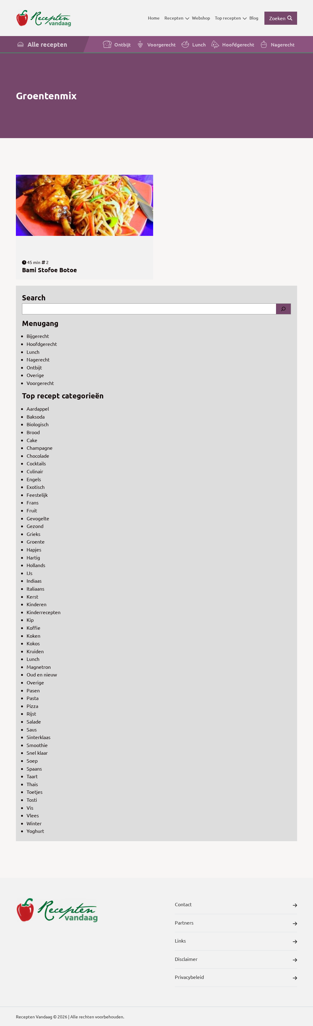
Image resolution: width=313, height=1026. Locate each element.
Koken (33, 635)
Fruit (32, 510)
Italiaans (35, 588)
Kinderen (36, 604)
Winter (34, 823)
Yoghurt (35, 831)
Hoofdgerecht (238, 44)
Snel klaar (37, 752)
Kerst (32, 596)
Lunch (199, 44)
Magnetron (39, 667)
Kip (30, 620)
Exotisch (36, 487)
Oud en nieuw (42, 674)
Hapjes (34, 549)
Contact (183, 904)
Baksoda (36, 416)
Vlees (33, 815)
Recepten (173, 18)
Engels (34, 479)
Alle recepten (47, 44)
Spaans (34, 768)
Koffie (33, 628)
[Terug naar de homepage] (43, 18)
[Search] (283, 309)
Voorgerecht (161, 44)
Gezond (35, 526)
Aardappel (38, 408)
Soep (32, 760)
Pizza (32, 706)
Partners (184, 922)
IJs (29, 573)
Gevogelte (38, 518)
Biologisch (38, 424)
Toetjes (34, 792)
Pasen (33, 690)
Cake (32, 440)
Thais (32, 784)
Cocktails (36, 463)
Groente (36, 541)
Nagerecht (283, 44)
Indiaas (34, 580)
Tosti (32, 800)
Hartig (33, 557)
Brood (33, 432)
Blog (253, 18)
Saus (32, 729)
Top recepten (228, 18)
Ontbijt (122, 44)
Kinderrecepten (44, 612)
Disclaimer (186, 959)
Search (34, 297)
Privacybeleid (189, 977)
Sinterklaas (38, 737)
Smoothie (37, 745)
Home (154, 18)
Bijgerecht (38, 336)
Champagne (40, 448)
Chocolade (38, 456)
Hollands (36, 565)
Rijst (31, 713)
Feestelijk (37, 495)
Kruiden (35, 651)
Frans (33, 502)
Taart (32, 776)
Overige (35, 375)
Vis (30, 807)
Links (180, 940)
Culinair (35, 471)
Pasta (33, 698)
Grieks (33, 534)
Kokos (33, 643)
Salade (34, 721)
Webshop (201, 18)
